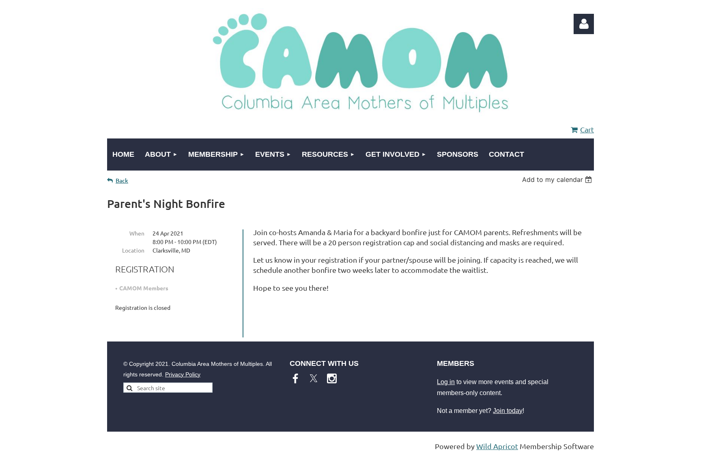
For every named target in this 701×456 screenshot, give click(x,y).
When (136, 233)
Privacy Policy (182, 374)
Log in (446, 381)
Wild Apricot (497, 446)
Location (133, 250)
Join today (508, 410)
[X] (313, 378)
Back (122, 180)
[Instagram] (332, 378)
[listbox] (558, 179)
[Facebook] (295, 378)
